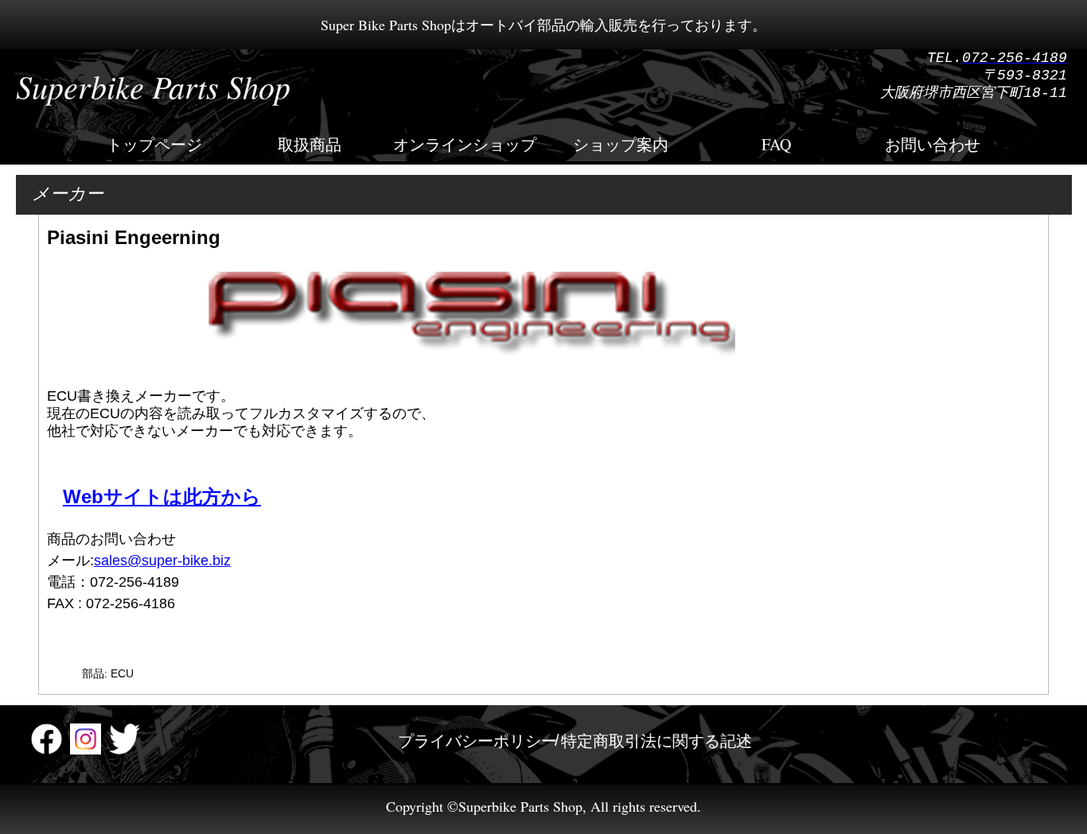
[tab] (477, 740)
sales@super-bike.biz (162, 560)
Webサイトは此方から (162, 496)
